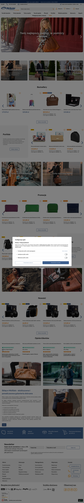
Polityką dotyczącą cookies (45, 244)
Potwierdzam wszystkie (55, 262)
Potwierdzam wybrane (28, 262)
